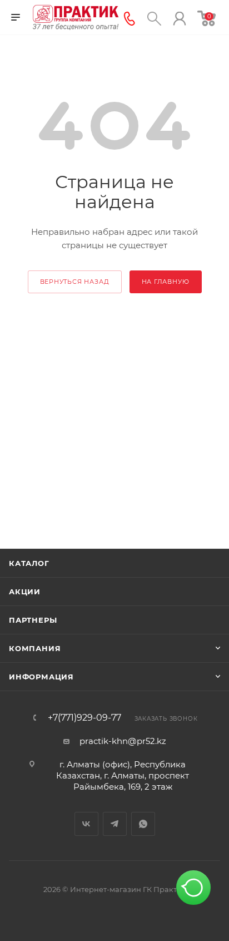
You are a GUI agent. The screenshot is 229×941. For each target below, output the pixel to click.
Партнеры (33, 619)
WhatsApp (143, 824)
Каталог (29, 563)
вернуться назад (74, 281)
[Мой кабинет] (179, 17)
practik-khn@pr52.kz (122, 741)
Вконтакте (86, 824)
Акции (25, 591)
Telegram (115, 824)
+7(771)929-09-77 (84, 717)
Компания (35, 648)
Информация (41, 676)
